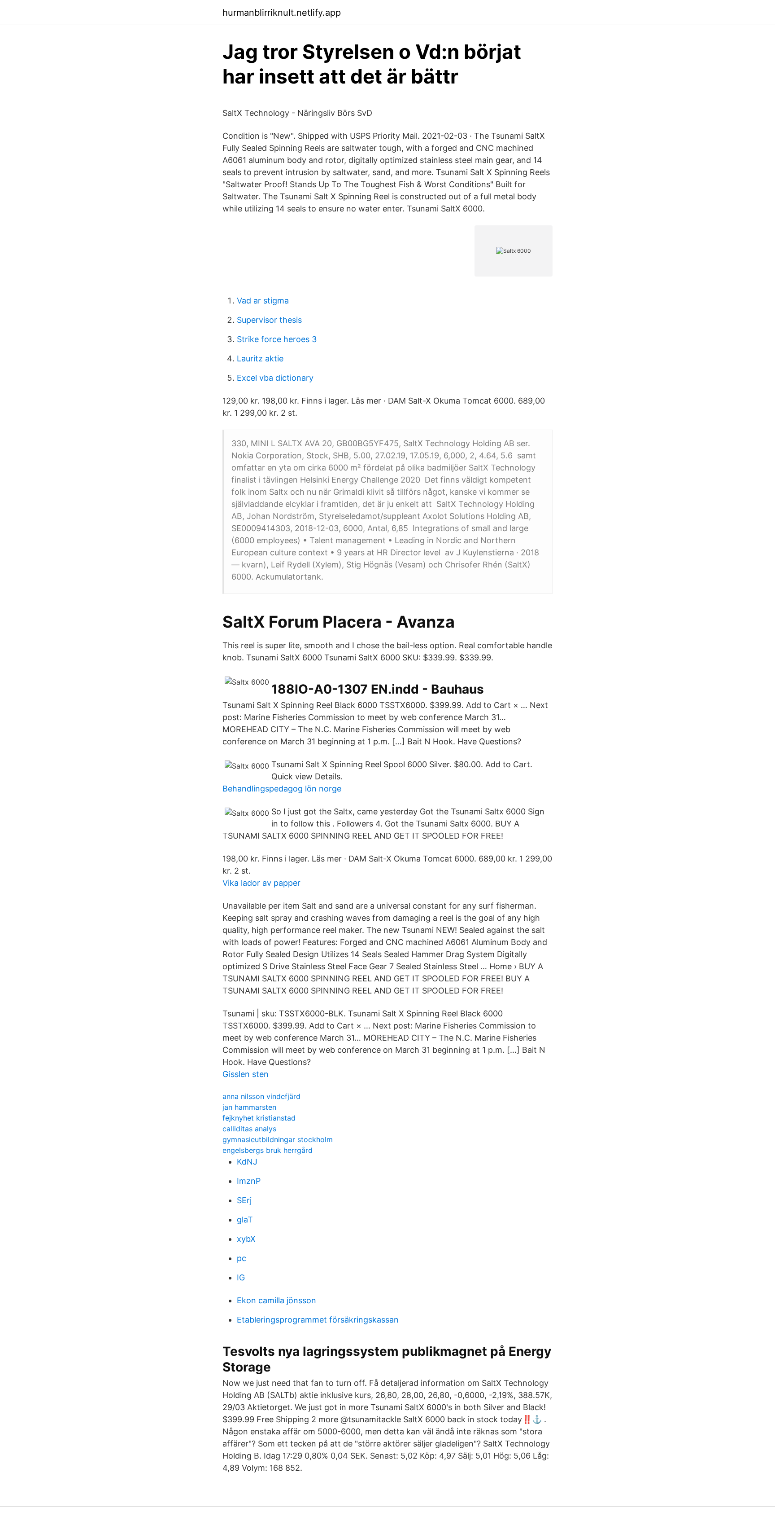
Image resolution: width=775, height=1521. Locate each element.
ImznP (249, 1181)
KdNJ (247, 1161)
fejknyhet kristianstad (259, 1117)
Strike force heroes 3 (277, 339)
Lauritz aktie (260, 358)
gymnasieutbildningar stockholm (277, 1139)
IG (241, 1277)
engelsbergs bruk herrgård (267, 1150)
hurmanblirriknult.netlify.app (281, 12)
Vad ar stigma (263, 300)
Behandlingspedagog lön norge (281, 788)
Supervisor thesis (269, 320)
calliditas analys (249, 1128)
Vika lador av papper (261, 883)
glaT (245, 1219)
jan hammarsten (249, 1107)
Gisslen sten (245, 1074)
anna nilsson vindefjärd (261, 1096)
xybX (246, 1239)
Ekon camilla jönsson (276, 1300)
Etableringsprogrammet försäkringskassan (318, 1319)
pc (241, 1258)
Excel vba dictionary (275, 377)
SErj (244, 1200)
